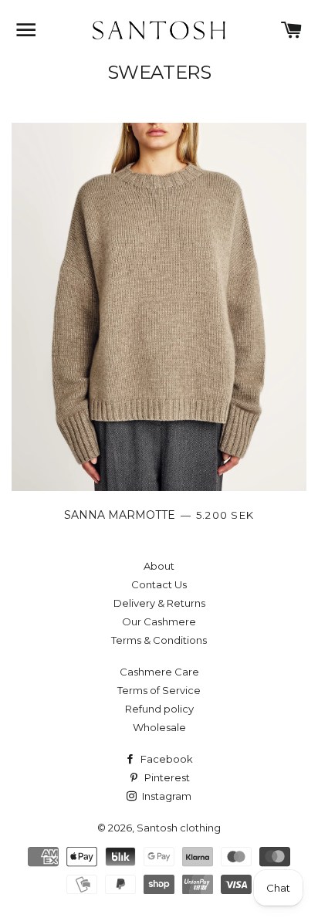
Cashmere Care (159, 671)
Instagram (165, 796)
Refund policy (159, 709)
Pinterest (166, 777)
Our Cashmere (159, 621)
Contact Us (159, 584)
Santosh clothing (179, 827)
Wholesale (159, 727)
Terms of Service (159, 690)
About (159, 566)
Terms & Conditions (159, 640)
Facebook (165, 759)
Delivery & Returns (159, 603)
